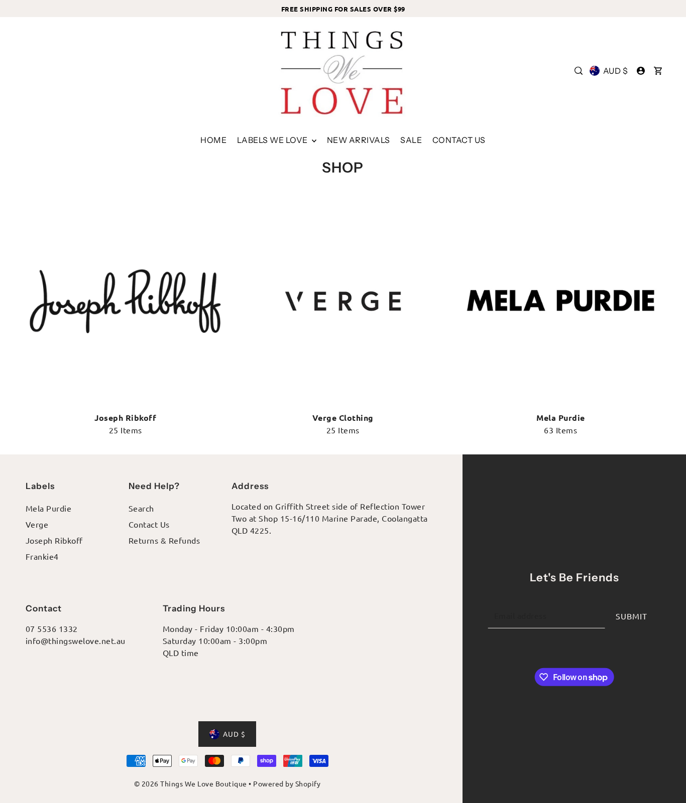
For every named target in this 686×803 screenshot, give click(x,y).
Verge (37, 524)
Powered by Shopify (286, 783)
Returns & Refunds (164, 540)
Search (141, 508)
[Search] (579, 71)
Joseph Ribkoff (54, 540)
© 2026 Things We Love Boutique (190, 783)
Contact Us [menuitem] (459, 140)
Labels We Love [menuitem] (273, 140)
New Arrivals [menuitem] (358, 140)
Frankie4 (42, 556)
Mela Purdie (49, 508)
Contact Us (149, 524)
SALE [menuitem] (411, 140)
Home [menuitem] (213, 140)
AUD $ (615, 71)
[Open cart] (658, 71)
